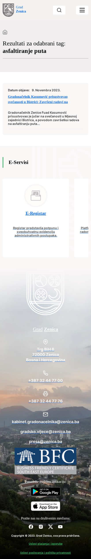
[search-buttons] (59, 10)
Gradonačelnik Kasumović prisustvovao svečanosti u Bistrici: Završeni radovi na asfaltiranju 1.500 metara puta (38, 102)
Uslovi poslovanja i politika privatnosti (45, 553)
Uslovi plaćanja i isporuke (46, 544)
